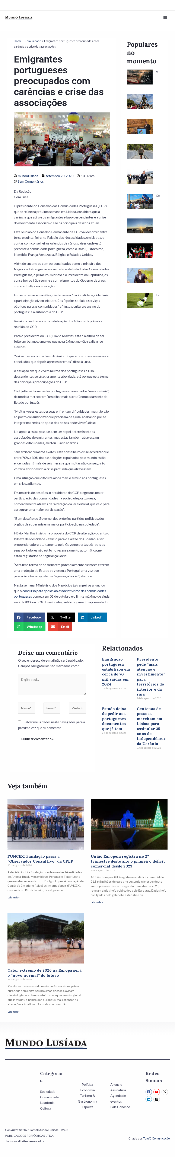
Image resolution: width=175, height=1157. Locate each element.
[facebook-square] (149, 1092)
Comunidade (33, 41)
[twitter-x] (165, 1092)
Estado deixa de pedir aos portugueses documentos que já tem (114, 718)
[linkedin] (149, 1099)
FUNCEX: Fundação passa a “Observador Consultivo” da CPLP (40, 859)
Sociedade (47, 1091)
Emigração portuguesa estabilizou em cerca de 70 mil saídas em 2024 (116, 672)
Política (87, 1084)
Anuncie (116, 1084)
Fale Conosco (120, 1107)
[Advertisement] (144, 391)
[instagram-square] (157, 1099)
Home (18, 41)
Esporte (87, 1107)
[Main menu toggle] (165, 17)
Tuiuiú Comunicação (156, 1138)
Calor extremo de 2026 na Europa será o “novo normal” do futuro (44, 973)
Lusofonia (47, 1102)
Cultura (45, 1108)
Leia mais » (13, 897)
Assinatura (118, 1090)
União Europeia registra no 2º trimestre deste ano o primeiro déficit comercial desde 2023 (128, 861)
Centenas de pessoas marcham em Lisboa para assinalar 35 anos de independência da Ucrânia (151, 726)
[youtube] (157, 1092)
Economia (87, 1090)
